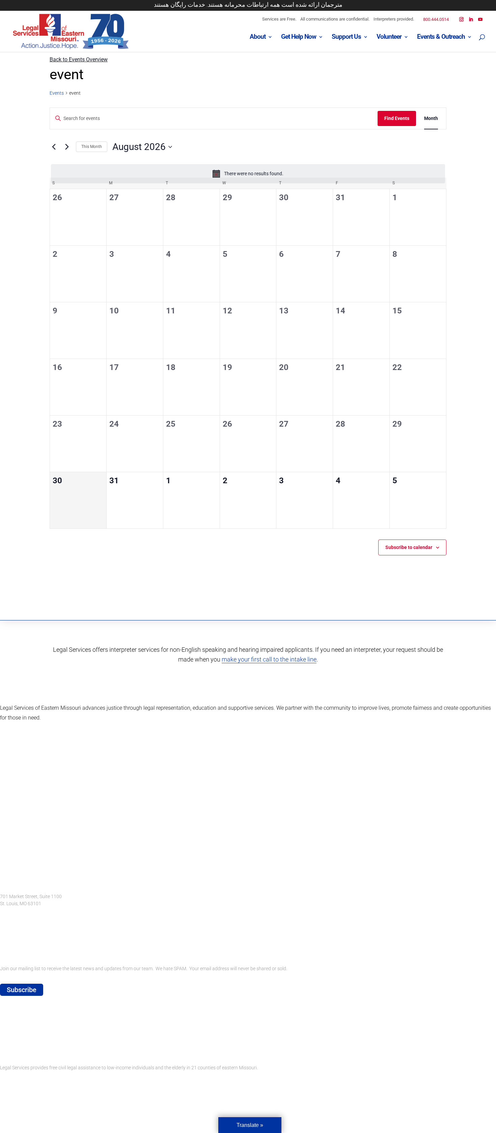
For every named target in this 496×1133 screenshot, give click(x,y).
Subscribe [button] (21, 990)
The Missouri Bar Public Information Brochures (49, 1024)
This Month (91, 146)
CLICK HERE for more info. (27, 1079)
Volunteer (389, 37)
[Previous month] (54, 147)
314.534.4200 (14, 910)
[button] (482, 38)
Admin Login (13, 936)
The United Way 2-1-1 (22, 1035)
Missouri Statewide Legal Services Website (44, 1012)
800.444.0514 (436, 19)
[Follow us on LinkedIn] (24, 842)
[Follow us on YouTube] (43, 842)
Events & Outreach (441, 37)
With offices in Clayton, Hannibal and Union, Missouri (55, 948)
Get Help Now (298, 37)
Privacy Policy (14, 1047)
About (258, 37)
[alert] (248, 173)
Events (57, 93)
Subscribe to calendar (408, 547)
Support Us (346, 37)
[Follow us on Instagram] (5, 842)
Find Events (396, 118)
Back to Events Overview (79, 59)
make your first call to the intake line (269, 659)
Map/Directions (16, 929)
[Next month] (67, 147)
